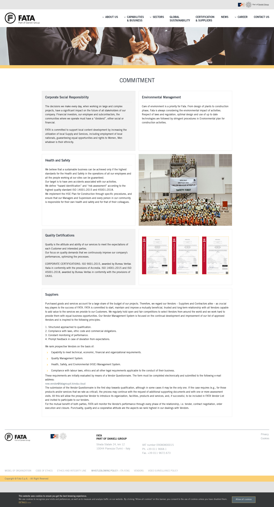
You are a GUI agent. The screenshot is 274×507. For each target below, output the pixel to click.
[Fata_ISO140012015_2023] (185, 238)
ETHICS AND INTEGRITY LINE (71, 471)
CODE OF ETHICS (44, 471)
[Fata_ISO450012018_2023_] (215, 238)
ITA (121, 471)
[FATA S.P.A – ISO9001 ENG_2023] (155, 238)
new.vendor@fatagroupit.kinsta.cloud (65, 384)
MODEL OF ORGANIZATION (18, 471)
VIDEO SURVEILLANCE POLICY (163, 471)
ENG (127, 471)
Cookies (265, 438)
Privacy (265, 434)
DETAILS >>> (25, 503)
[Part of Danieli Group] (253, 3)
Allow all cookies (244, 500)
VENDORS (139, 471)
